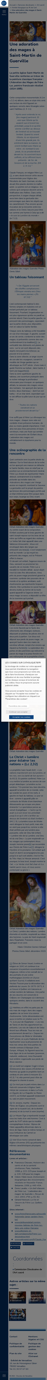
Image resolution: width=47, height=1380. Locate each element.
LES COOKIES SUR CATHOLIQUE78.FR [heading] (23, 663)
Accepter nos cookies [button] (21, 717)
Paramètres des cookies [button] (18, 706)
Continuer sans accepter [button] (18, 712)
